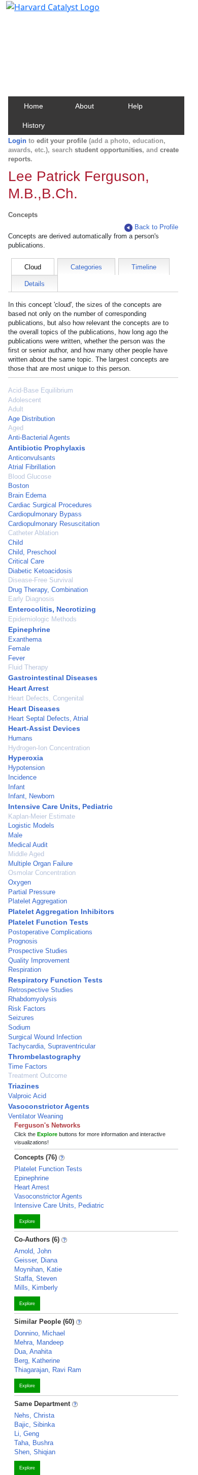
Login (17, 141)
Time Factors (27, 1066)
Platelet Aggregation (37, 901)
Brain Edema (27, 495)
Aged (15, 428)
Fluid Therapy (28, 667)
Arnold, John (32, 1251)
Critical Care (26, 561)
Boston (18, 485)
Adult (15, 409)
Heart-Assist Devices (44, 728)
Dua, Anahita (33, 1351)
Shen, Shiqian (34, 1452)
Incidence (22, 777)
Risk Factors (27, 1008)
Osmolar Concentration (42, 872)
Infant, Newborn (31, 796)
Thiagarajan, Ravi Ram (47, 1370)
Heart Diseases (34, 709)
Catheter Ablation (33, 533)
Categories (86, 267)
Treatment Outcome (37, 1075)
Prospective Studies (38, 951)
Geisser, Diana (35, 1260)
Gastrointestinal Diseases (52, 678)
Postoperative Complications (50, 932)
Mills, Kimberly (36, 1287)
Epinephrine (29, 629)
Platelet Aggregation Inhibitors (61, 911)
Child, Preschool (32, 552)
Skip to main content (42, 12)
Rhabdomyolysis (32, 999)
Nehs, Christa (34, 1415)
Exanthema (25, 639)
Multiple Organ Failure (40, 863)
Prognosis (23, 941)
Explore (27, 1221)
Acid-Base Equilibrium (40, 390)
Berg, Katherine (37, 1360)
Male (15, 835)
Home (33, 106)
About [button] (84, 106)
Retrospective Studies (40, 990)
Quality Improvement (39, 960)
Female (19, 648)
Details (34, 284)
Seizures (21, 1018)
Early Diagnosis (31, 599)
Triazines (23, 1086)
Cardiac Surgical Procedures (50, 505)
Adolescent (24, 400)
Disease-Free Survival (40, 580)
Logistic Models (31, 825)
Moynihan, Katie (38, 1269)
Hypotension (26, 767)
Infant (16, 787)
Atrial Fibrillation (31, 467)
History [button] (33, 125)
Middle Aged (26, 854)
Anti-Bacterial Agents (39, 437)
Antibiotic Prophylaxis (46, 448)
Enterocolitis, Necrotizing (52, 609)
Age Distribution (31, 419)
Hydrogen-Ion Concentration (49, 748)
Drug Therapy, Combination (48, 589)
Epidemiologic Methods (42, 619)
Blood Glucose (29, 476)
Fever (16, 658)
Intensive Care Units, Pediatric (60, 806)
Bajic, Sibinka (34, 1424)
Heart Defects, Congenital (46, 698)
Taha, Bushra (33, 1443)
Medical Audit (28, 845)
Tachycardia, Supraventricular (51, 1046)
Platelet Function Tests (48, 922)
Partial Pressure (31, 892)
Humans (20, 738)
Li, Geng (26, 1433)
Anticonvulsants (31, 458)
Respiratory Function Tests (55, 980)
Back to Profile (156, 227)
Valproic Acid (27, 1096)
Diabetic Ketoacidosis (40, 571)
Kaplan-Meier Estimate (41, 816)
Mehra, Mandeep (38, 1342)
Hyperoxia (25, 758)
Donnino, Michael (39, 1333)
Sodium (19, 1027)
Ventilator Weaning (35, 1116)
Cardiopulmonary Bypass (45, 514)
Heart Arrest (28, 688)
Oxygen (19, 882)
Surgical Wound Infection (45, 1037)
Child (15, 542)
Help (135, 106)
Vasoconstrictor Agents (48, 1106)
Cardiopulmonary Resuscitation (54, 524)
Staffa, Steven (35, 1278)
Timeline (143, 267)
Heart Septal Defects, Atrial (48, 718)
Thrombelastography (44, 1056)
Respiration (24, 969)
